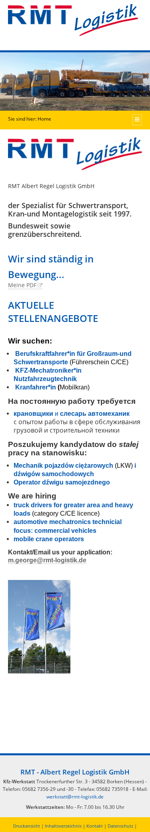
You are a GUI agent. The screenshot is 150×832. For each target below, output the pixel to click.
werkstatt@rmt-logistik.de (75, 796)
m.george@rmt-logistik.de (47, 560)
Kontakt (94, 826)
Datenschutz (120, 826)
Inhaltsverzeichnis (63, 826)
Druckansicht (26, 826)
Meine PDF (22, 285)
